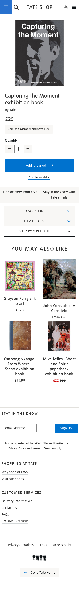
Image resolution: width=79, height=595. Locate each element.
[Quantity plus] (28, 149)
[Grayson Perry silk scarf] (19, 276)
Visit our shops (13, 479)
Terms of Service (43, 448)
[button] (16, 8)
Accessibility (62, 545)
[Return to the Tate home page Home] (39, 7)
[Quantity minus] (9, 149)
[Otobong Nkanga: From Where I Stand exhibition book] (19, 337)
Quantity (11, 140)
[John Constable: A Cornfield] (59, 280)
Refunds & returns (15, 521)
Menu (6, 6)
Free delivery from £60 (20, 192)
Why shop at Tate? (15, 472)
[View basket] (74, 7)
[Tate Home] (39, 558)
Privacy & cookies (21, 545)
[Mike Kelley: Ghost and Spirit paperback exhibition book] (59, 337)
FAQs (5, 514)
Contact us (9, 508)
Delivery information (17, 501)
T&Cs (43, 545)
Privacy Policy (17, 448)
